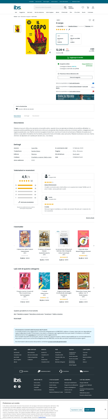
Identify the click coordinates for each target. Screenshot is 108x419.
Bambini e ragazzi (23, 314)
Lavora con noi (68, 389)
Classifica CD (45, 355)
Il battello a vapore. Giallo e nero (41, 157)
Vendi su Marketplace (70, 387)
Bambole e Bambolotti (72, 361)
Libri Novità (16, 352)
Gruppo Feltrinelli (84, 382)
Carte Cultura (54, 1)
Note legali (17, 318)
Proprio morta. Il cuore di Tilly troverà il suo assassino (25, 292)
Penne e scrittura (87, 357)
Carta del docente (64, 1)
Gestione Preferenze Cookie (56, 392)
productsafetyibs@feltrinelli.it (57, 342)
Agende (85, 355)
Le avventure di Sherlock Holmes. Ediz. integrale (64, 250)
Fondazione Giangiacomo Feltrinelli (86, 389)
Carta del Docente (74, 83)
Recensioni (35, 116)
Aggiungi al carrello (76, 57)
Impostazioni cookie (76, 410)
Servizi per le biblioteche (70, 382)
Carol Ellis (60, 26)
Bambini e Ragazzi (60, 362)
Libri (15, 314)
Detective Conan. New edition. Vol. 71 (83, 292)
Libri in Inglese (17, 359)
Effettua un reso (53, 387)
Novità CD (43, 352)
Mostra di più (90, 218)
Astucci (85, 362)
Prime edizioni (31, 352)
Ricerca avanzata (71, 7)
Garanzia (51, 389)
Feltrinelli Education (85, 393)
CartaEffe (31, 1)
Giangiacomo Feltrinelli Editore (86, 385)
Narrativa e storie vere (37, 314)
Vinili (42, 357)
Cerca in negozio (75, 77)
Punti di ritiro (38, 1)
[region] (54, 409)
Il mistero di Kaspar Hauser (44, 250)
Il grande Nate (83, 249)
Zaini (84, 359)
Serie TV (57, 359)
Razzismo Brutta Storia (85, 395)
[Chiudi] (105, 409)
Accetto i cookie (89, 410)
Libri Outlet (16, 357)
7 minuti (44, 291)
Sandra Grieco (72, 26)
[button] (65, 7)
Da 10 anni (76, 154)
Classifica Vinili (45, 362)
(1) (35, 185)
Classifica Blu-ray (60, 357)
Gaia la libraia (37, 389)
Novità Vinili (44, 359)
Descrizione (17, 116)
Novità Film (58, 352)
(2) (32, 181)
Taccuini (85, 352)
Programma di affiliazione (71, 385)
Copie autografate (32, 357)
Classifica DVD (59, 355)
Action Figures (72, 365)
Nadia (50, 197)
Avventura (48, 314)
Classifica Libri (17, 355)
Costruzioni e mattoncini (72, 353)
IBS (62, 53)
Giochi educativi (73, 356)
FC (49, 175)
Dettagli (26, 116)
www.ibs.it (31, 335)
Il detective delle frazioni (25, 249)
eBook (15, 362)
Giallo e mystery (58, 314)
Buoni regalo (46, 1)
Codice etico (67, 392)
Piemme (87, 26)
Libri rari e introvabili (33, 355)
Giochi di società (73, 358)
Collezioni (30, 359)
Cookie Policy (42, 417)
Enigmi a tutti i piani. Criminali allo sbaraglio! (64, 292)
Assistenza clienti (76, 1)
